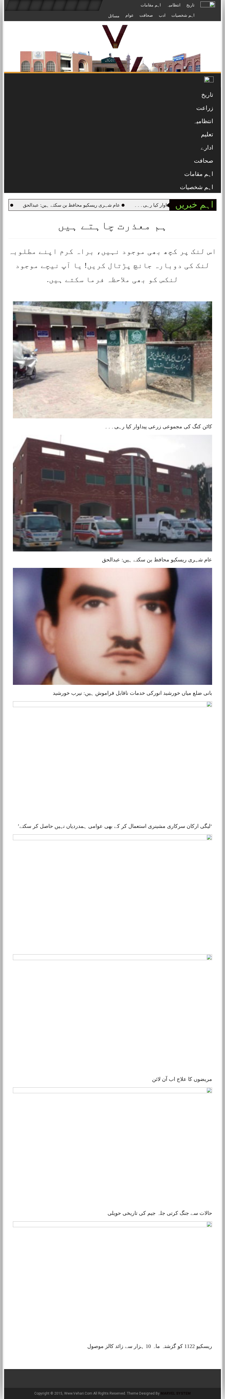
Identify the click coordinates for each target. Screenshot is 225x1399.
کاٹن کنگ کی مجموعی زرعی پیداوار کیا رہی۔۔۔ (158, 426)
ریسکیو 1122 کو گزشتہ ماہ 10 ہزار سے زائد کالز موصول (149, 1346)
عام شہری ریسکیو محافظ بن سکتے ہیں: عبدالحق (109, 205)
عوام (129, 15)
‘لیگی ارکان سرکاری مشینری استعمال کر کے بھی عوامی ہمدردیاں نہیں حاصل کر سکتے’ (115, 826)
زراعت (204, 108)
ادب (162, 15)
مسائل (114, 16)
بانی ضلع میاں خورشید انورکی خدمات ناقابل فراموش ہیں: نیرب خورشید (132, 693)
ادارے (207, 147)
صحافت (146, 15)
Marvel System (176, 1393)
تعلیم (207, 134)
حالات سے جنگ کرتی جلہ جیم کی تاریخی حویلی (160, 1213)
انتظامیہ (173, 5)
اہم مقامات (151, 5)
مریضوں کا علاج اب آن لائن (182, 1079)
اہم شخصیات (183, 15)
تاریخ (190, 5)
